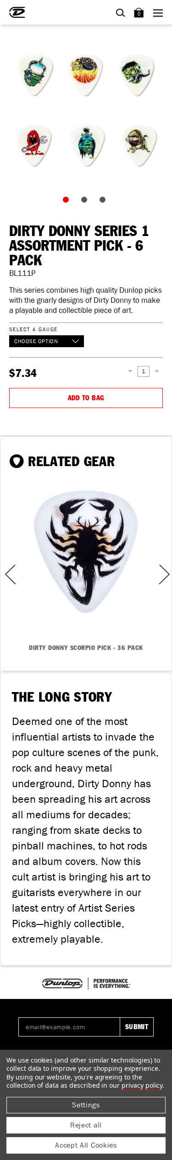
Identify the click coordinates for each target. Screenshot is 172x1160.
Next (163, 574)
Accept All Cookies (86, 1145)
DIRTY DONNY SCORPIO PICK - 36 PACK (86, 648)
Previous (7, 574)
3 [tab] (104, 201)
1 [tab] (67, 201)
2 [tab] (86, 201)
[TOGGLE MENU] (159, 12)
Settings (86, 1105)
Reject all (86, 1125)
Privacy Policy (142, 1085)
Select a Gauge (33, 329)
